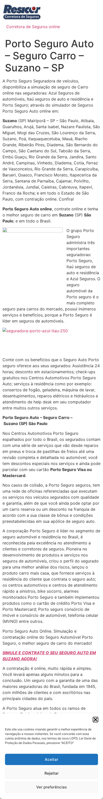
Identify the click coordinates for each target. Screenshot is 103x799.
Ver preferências (51, 787)
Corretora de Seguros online (33, 26)
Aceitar (51, 759)
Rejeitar (51, 773)
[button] (95, 719)
